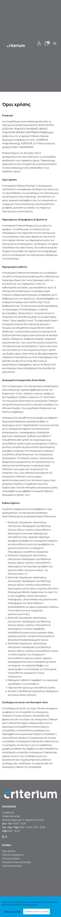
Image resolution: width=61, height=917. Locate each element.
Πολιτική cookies (11, 858)
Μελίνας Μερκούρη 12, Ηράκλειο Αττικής (23, 820)
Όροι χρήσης (9, 851)
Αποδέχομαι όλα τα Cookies (36, 911)
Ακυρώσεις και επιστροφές (16, 862)
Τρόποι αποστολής (12, 865)
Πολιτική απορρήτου (13, 854)
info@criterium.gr (11, 816)
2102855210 (8, 812)
